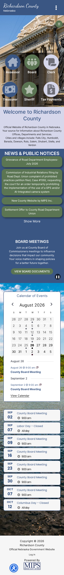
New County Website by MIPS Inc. (32, 200)
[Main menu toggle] (56, 7)
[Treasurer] (10, 93)
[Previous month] (13, 304)
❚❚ (57, 276)
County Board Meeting (26, 372)
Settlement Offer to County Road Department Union (32, 211)
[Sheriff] (29, 93)
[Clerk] (51, 66)
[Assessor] (12, 66)
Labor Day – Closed (30, 426)
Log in (32, 554)
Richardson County (21, 6)
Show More (32, 221)
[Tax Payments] (51, 93)
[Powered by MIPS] (32, 565)
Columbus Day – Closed (33, 503)
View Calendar (20, 395)
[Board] (32, 66)
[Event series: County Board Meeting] (37, 367)
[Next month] (51, 304)
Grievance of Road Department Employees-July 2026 (32, 161)
